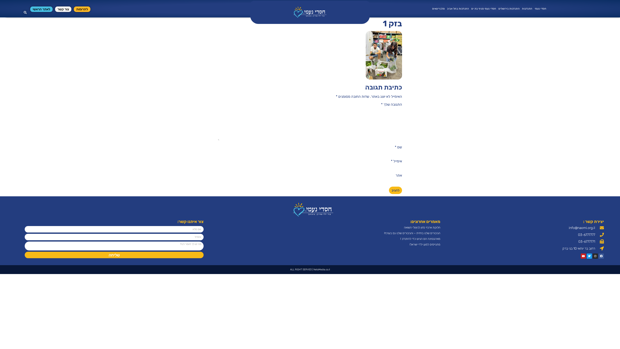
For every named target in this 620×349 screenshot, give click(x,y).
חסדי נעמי (540, 8)
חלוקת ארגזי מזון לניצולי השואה (422, 227)
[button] (25, 12)
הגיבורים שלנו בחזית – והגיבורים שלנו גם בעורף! (412, 233)
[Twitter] (589, 256)
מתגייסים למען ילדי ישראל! (425, 244)
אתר (399, 175)
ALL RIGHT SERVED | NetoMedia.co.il (310, 269)
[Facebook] (601, 256)
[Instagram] (595, 256)
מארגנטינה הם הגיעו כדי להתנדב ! (420, 239)
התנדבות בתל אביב (458, 8)
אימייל (396, 161)
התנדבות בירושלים (509, 8)
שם (398, 147)
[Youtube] (583, 256)
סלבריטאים (438, 8)
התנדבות (527, 8)
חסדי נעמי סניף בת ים (483, 8)
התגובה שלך (391, 104)
